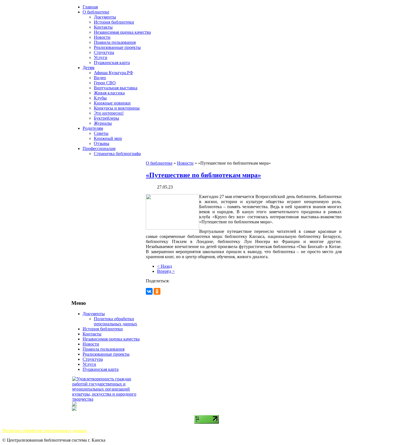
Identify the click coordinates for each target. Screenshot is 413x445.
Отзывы (101, 143)
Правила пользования (115, 42)
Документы (105, 17)
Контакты (103, 27)
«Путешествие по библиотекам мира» (203, 175)
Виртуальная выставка (115, 87)
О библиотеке (96, 12)
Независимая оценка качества (122, 32)
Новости (102, 37)
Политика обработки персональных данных (115, 321)
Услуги (100, 57)
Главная (90, 6)
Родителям (93, 128)
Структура (104, 52)
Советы (101, 133)
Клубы (100, 98)
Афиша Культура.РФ (113, 72)
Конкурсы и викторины (117, 108)
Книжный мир (108, 138)
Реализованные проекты (117, 47)
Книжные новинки (112, 103)
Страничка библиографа (117, 153)
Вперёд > (166, 271)
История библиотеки (114, 22)
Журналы (103, 123)
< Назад (164, 266)
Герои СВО (105, 82)
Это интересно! (109, 113)
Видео (100, 77)
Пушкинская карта (112, 62)
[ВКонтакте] (149, 291)
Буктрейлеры (106, 118)
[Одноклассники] (157, 291)
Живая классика (109, 92)
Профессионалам (99, 148)
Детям (88, 67)
